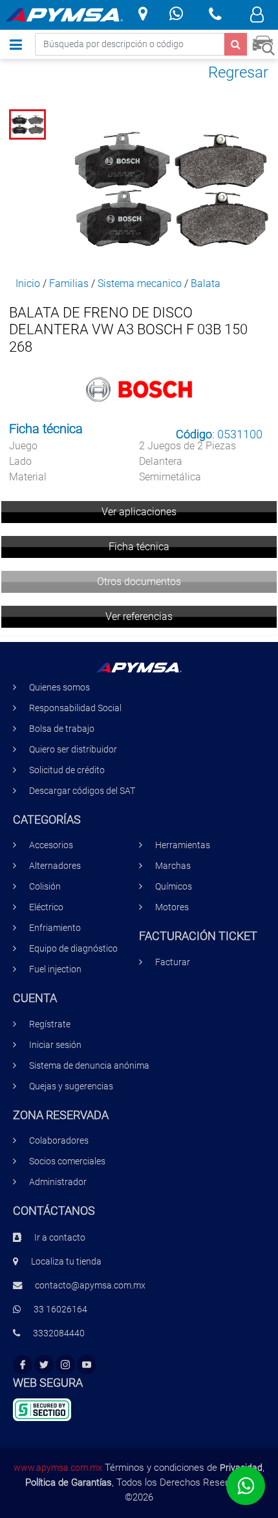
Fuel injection (55, 969)
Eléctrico (46, 907)
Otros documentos (139, 581)
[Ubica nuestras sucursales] (142, 15)
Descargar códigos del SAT (82, 791)
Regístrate (49, 1024)
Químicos (173, 886)
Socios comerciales (67, 1161)
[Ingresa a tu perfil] (257, 16)
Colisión (45, 886)
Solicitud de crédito (67, 770)
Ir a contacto (59, 1237)
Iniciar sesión (55, 1045)
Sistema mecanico (140, 283)
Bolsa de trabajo (61, 728)
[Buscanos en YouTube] (86, 1365)
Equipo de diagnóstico (73, 948)
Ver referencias (139, 616)
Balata (205, 283)
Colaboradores (59, 1140)
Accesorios (51, 845)
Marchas (173, 866)
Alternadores (55, 866)
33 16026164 (60, 1309)
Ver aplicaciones (139, 512)
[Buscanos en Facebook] (22, 1365)
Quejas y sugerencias (71, 1086)
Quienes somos (59, 687)
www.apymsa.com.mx (58, 1467)
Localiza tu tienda (66, 1261)
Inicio (28, 283)
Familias (69, 283)
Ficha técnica (139, 546)
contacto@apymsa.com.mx (90, 1285)
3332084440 (59, 1333)
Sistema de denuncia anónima (89, 1065)
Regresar (238, 72)
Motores (172, 907)
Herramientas (182, 845)
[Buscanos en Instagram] (65, 1365)
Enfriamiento (55, 928)
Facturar (172, 962)
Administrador (58, 1182)
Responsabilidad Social (75, 708)
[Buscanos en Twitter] (43, 1365)
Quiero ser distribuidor (73, 749)
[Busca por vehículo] (263, 43)
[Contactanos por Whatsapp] (176, 15)
